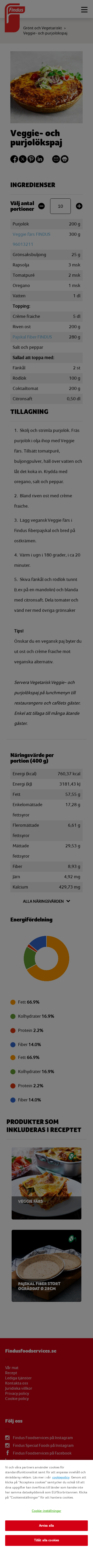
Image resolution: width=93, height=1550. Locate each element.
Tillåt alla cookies (46, 1540)
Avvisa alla (46, 1525)
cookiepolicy (60, 1477)
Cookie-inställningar (46, 1511)
